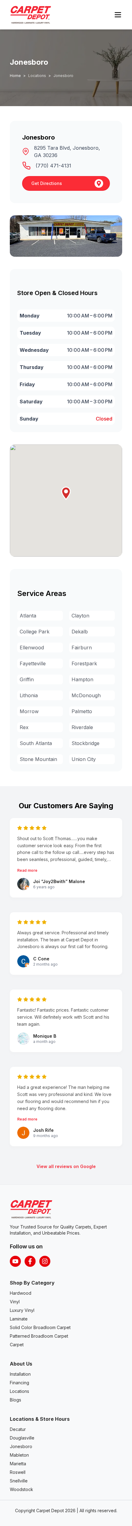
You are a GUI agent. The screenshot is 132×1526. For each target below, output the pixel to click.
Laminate (19, 1318)
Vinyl (15, 1301)
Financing (19, 1382)
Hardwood (20, 1293)
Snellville (19, 1480)
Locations (19, 1391)
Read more (27, 870)
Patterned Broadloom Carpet (39, 1336)
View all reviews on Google (66, 1166)
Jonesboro (21, 1446)
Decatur (18, 1429)
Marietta (18, 1463)
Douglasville (22, 1437)
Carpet (17, 1344)
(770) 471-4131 (53, 166)
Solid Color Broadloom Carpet (40, 1327)
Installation (20, 1374)
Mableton (19, 1455)
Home (15, 75)
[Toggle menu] (118, 14)
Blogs (15, 1399)
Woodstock (21, 1489)
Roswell (17, 1472)
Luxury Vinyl (22, 1310)
